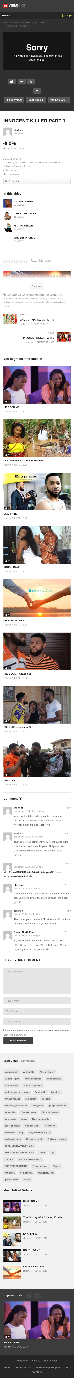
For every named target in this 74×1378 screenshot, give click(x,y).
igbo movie (10, 1119)
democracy (30, 1099)
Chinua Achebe (12, 1099)
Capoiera (55, 1092)
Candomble (40, 1092)
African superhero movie (17, 1092)
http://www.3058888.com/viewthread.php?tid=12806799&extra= (27, 874)
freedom (46, 1099)
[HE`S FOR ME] (37, 385)
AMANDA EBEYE (23, 201)
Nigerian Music (32, 1126)
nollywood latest (13, 1139)
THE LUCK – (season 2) (17, 727)
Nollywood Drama (53, 162)
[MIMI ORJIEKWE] (7, 227)
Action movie (11, 1072)
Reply (68, 808)
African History (47, 1072)
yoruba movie (12, 1179)
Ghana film (10, 1112)
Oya (53, 1153)
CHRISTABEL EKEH (25, 213)
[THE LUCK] (37, 758)
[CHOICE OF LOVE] (37, 598)
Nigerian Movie (55, 298)
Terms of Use (23, 1367)
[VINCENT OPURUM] (7, 239)
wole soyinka (26, 1173)
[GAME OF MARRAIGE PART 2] (37, 323)
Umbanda (10, 1173)
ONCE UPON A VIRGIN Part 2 (19, 1153)
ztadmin (18, 130)
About (7, 1367)
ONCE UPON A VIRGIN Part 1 (19, 1146)
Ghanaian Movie (22, 298)
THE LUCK (9, 780)
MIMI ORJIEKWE (23, 225)
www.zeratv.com (58, 302)
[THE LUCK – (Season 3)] (37, 651)
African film (12, 295)
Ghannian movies (50, 1112)
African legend (12, 1079)
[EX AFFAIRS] (37, 491)
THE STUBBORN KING (16, 1166)
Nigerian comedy (39, 298)
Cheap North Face (24, 932)
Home (6, 22)
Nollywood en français (39, 1132)
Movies (16, 22)
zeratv (27, 1179)
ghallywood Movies (54, 295)
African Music (12, 1085)
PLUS (27, 166)
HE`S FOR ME (11, 407)
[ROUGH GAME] (37, 545)
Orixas (42, 1153)
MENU (7, 15)
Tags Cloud (10, 1060)
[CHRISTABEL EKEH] (7, 215)
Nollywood (50, 1126)
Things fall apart (40, 1166)
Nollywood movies (41, 302)
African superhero (33, 1085)
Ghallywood (38, 295)
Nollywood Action (36, 162)
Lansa (24, 1119)
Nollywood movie (34, 1139)
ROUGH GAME (11, 567)
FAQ (68, 1367)
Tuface (56, 1166)
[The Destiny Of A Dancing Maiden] (37, 438)
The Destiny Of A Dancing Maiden (23, 460)
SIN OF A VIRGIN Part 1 (30, 1159)
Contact (37, 1371)
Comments (28, 1060)
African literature (33, 1079)
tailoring (19, 807)
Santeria (9, 1159)
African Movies (25, 295)
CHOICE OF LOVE (13, 620)
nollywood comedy (23, 302)
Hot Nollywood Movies (34, 22)
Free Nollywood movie (16, 1105)
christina (19, 885)
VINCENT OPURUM (25, 237)
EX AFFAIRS (10, 513)
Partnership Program (48, 1367)
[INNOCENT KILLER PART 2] (37, 341)
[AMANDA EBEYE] (7, 203)
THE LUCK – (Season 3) (17, 673)
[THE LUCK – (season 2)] (37, 705)
